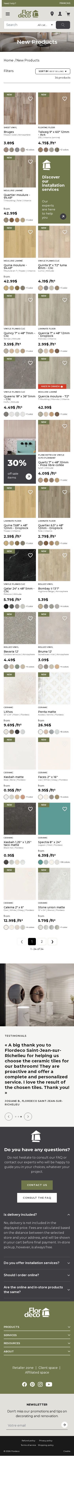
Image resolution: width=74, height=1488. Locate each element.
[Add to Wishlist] (30, 99)
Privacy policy (45, 1440)
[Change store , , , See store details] (52, 14)
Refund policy (28, 1440)
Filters (8, 71)
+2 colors (64, 149)
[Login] (60, 13)
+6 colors (30, 149)
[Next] (28, 1117)
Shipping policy (45, 1445)
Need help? (10, 3)
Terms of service (28, 1445)
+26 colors (65, 862)
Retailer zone (23, 1368)
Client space (48, 1368)
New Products (27, 60)
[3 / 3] (21, 1116)
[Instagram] (40, 1384)
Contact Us (37, 1185)
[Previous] (9, 1117)
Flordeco (15, 1451)
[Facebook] (24, 1384)
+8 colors (64, 731)
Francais (65, 3)
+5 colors (64, 797)
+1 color (29, 220)
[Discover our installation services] (54, 189)
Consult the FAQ (37, 1197)
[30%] (20, 452)
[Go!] (63, 25)
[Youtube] (49, 1384)
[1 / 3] (15, 1116)
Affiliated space (37, 1372)
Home (8, 60)
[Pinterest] (32, 1384)
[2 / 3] (18, 1116)
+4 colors (64, 606)
